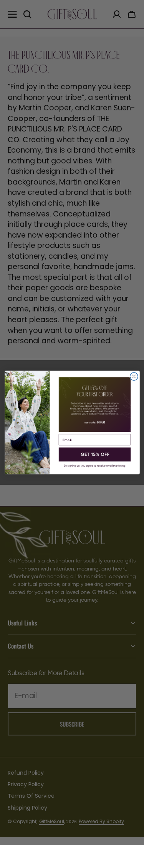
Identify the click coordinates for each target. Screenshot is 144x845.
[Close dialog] (134, 377)
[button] (94, 454)
